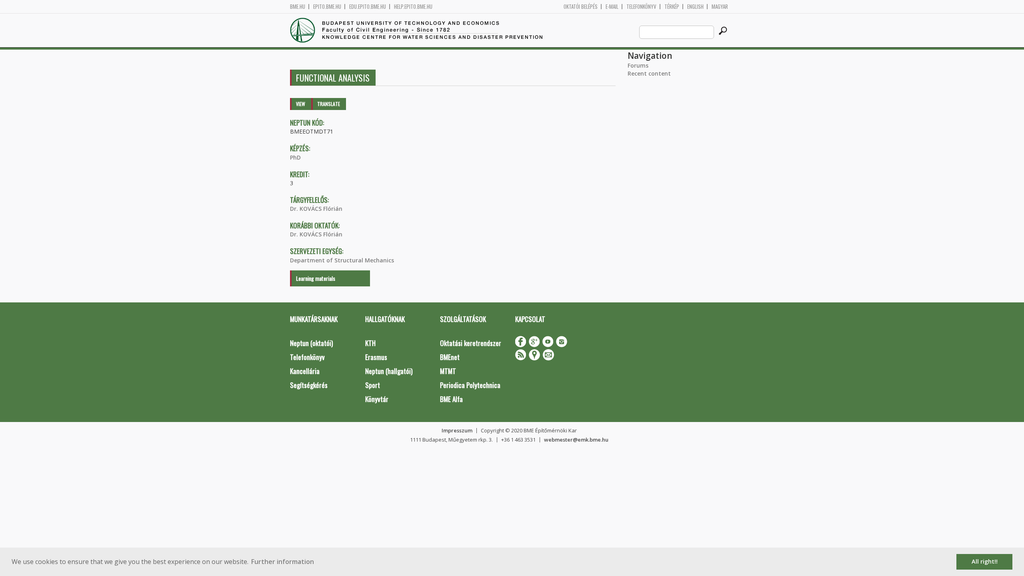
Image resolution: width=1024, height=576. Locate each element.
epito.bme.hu (327, 6)
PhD (295, 157)
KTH (370, 343)
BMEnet (450, 357)
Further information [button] (282, 561)
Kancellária (305, 371)
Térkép (671, 6)
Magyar (720, 6)
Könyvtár (376, 399)
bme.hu (297, 6)
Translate (328, 103)
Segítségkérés (309, 385)
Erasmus (376, 357)
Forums (638, 65)
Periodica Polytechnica (470, 385)
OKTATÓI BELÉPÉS (581, 6)
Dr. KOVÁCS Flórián (316, 208)
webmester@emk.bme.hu (576, 439)
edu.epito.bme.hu (367, 6)
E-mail (612, 6)
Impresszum (457, 430)
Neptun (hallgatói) (388, 371)
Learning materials (315, 278)
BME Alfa (451, 399)
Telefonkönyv (641, 6)
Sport (372, 385)
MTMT (448, 371)
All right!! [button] (985, 561)
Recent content (649, 73)
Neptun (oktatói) (311, 343)
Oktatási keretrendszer (470, 343)
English (695, 6)
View (300, 103)
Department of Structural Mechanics (342, 260)
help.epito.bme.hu (413, 6)
